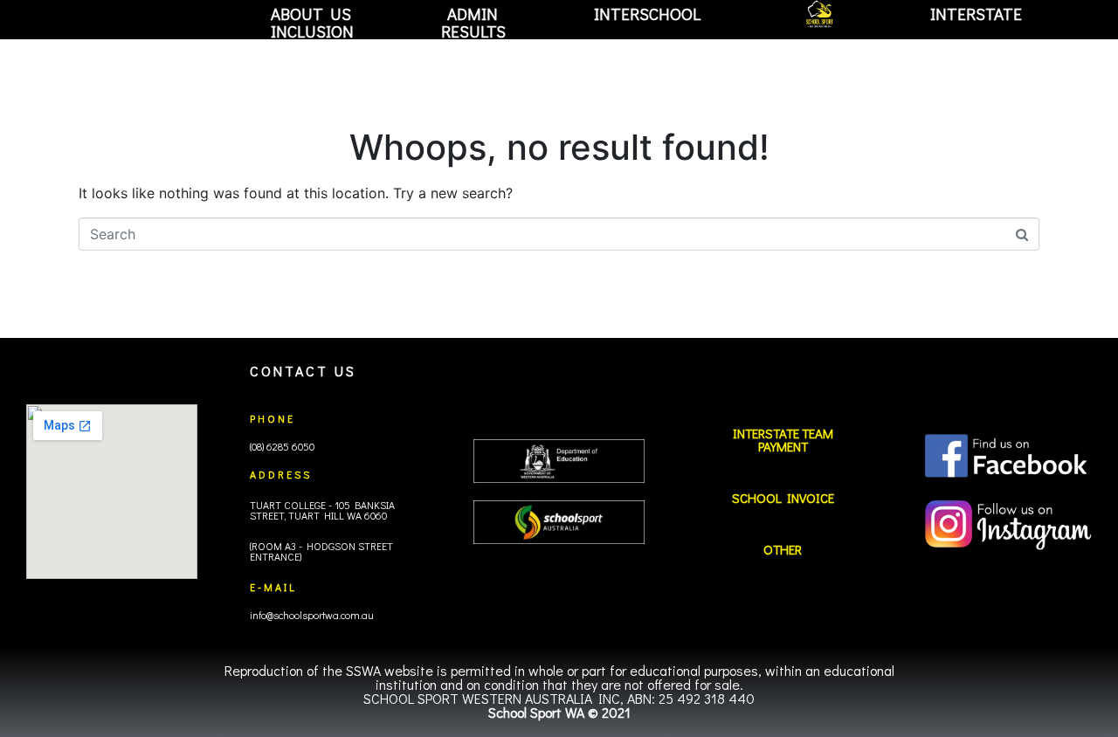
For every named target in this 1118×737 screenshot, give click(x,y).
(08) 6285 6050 (282, 446)
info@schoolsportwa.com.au (312, 615)
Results (473, 31)
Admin (472, 13)
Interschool (647, 13)
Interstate (976, 13)
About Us (311, 13)
